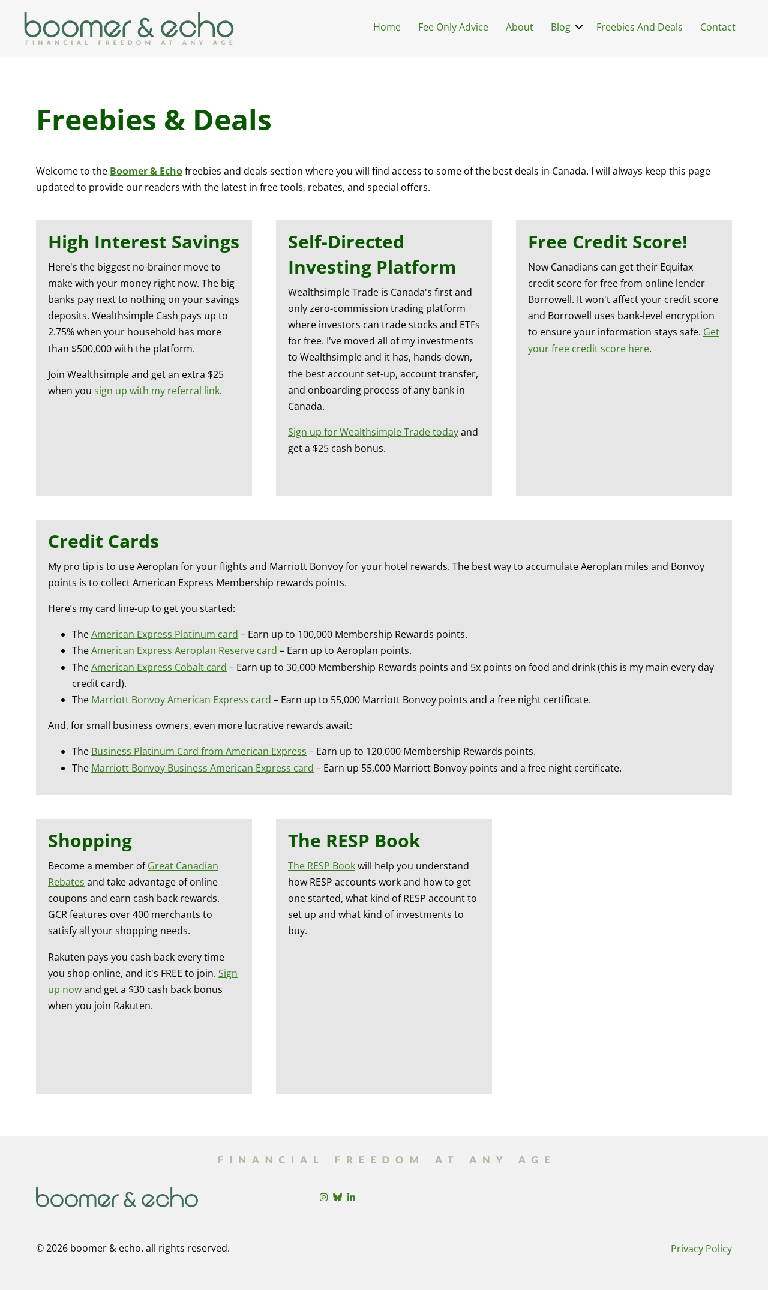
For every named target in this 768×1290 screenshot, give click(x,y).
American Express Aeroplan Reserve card (184, 650)
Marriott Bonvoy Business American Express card (202, 768)
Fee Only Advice (453, 27)
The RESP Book (321, 865)
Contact (718, 27)
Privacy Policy (701, 1248)
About (519, 27)
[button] (579, 27)
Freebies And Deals (639, 27)
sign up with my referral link (157, 390)
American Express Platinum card (164, 634)
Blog (561, 27)
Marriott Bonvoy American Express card (181, 699)
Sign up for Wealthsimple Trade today (373, 432)
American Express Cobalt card (159, 667)
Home (387, 27)
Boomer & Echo (146, 171)
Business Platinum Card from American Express (199, 751)
